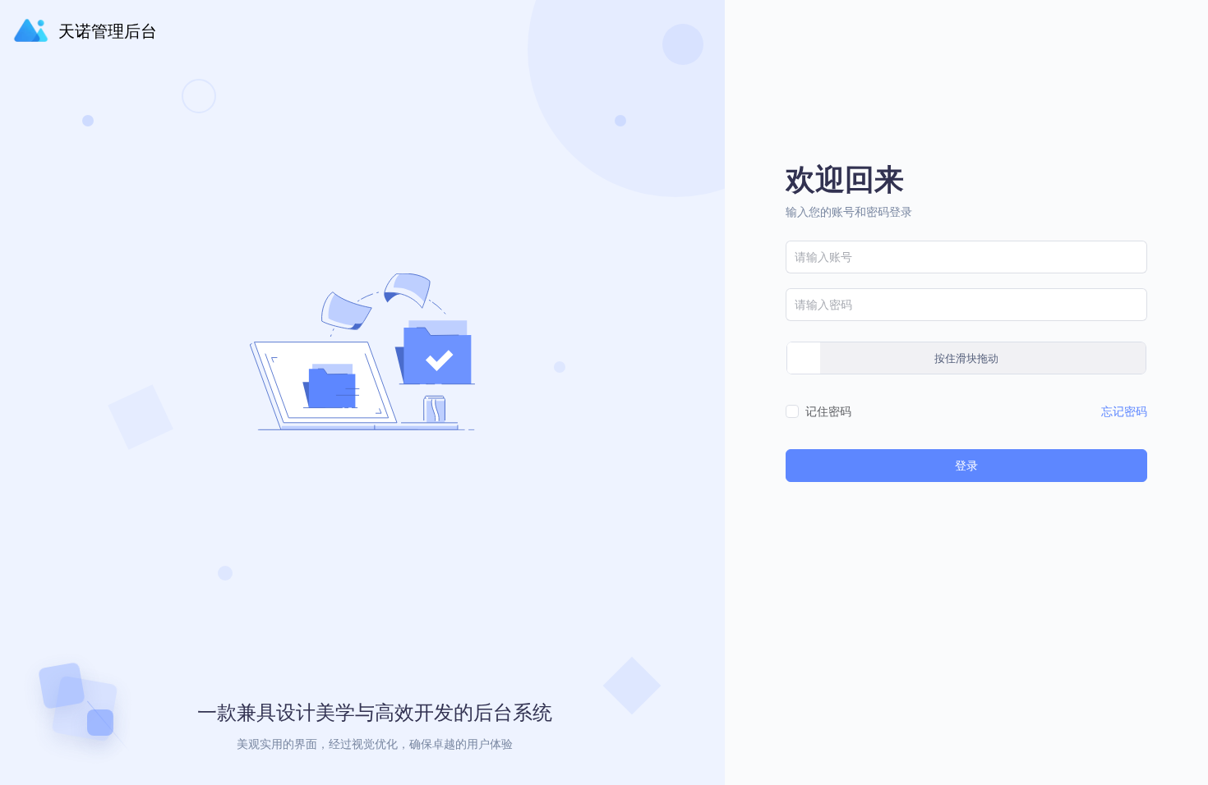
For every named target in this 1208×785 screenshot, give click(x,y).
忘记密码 (1124, 411)
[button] (1157, 28)
